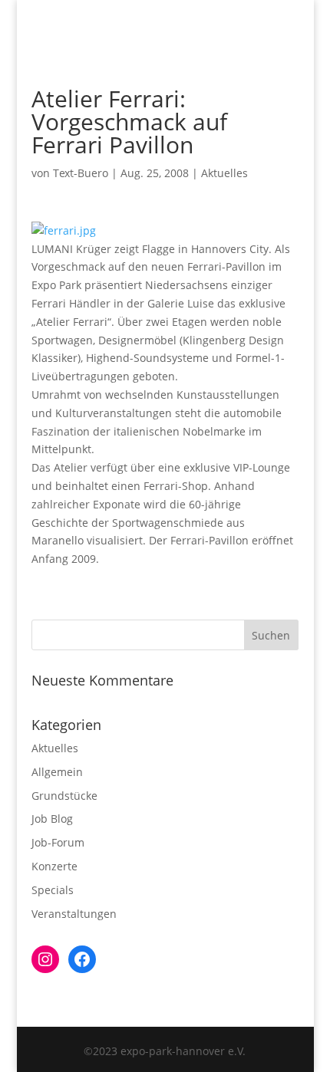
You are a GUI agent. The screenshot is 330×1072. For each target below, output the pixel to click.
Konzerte (54, 866)
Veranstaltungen (74, 913)
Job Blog (52, 818)
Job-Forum (57, 842)
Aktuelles (224, 173)
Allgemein (57, 772)
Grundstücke (64, 795)
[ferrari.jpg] (63, 230)
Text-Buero (80, 173)
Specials (52, 890)
